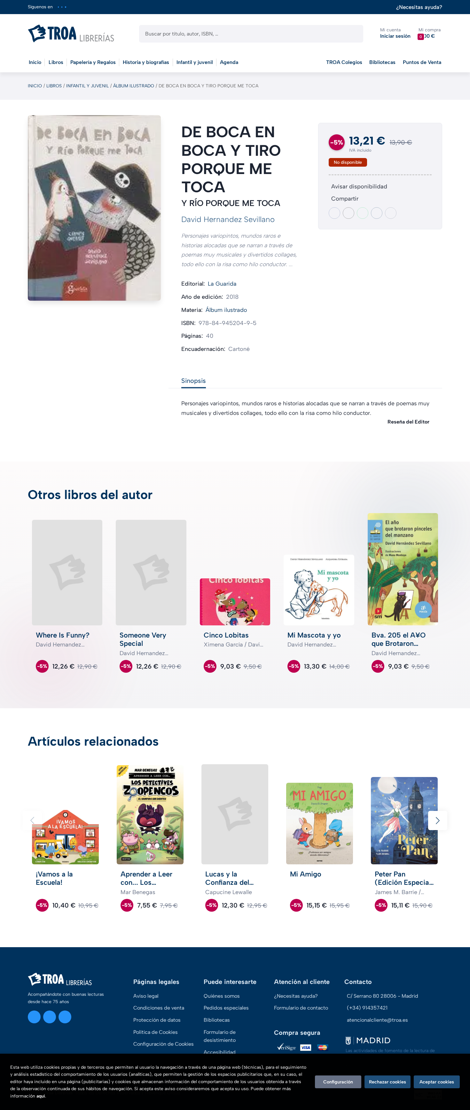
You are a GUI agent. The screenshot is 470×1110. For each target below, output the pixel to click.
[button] (429, 33)
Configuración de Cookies (163, 1044)
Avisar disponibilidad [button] (359, 186)
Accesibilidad (220, 1052)
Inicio (35, 86)
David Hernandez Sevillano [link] (228, 219)
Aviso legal (146, 996)
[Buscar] (352, 34)
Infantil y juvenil (87, 86)
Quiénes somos (222, 996)
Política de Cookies (155, 1032)
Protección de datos (157, 1020)
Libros (54, 86)
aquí (40, 1096)
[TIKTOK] (65, 6)
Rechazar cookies (387, 1082)
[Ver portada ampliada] (94, 208)
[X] (61, 6)
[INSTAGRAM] (58, 6)
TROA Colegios (344, 62)
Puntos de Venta (422, 62)
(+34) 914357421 (367, 1008)
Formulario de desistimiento (220, 1036)
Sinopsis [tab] (193, 381)
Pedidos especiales (226, 1008)
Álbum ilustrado (133, 86)
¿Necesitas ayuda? (419, 7)
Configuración (338, 1082)
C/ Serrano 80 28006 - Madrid (382, 996)
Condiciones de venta (158, 1008)
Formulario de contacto (301, 1008)
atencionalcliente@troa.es (377, 1020)
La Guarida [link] (222, 283)
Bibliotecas (382, 62)
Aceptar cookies (436, 1082)
